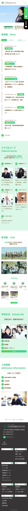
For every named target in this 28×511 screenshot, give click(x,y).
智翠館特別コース (6, 470)
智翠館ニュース (22, 40)
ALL (4, 40)
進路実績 (17, 486)
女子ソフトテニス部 (16, 289)
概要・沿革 (18, 454)
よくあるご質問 (19, 491)
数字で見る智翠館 (19, 459)
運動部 (14, 253)
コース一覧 (5, 468)
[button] (12, 21)
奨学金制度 (5, 505)
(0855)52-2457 (9, 432)
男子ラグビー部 (16, 299)
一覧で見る (7, 135)
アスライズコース (6, 480)
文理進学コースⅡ (6, 475)
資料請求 (21, 419)
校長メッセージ (19, 451)
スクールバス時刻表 (7, 491)
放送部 (8, 299)
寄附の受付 (16, 495)
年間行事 (14, 351)
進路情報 (16, 484)
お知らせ (11, 40)
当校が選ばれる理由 (7, 498)
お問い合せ (15, 419)
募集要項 (4, 503)
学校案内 (16, 449)
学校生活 (3, 484)
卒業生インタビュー (20, 489)
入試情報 (3, 495)
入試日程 (4, 500)
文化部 (14, 267)
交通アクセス (8, 419)
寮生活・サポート (6, 489)
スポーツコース (6, 477)
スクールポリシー (19, 456)
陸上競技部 (8, 289)
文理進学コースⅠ (6, 472)
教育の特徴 (5, 465)
